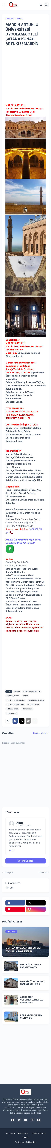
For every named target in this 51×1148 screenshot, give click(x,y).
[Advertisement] (25, 74)
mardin (25, 696)
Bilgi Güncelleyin (12, 883)
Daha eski (42, 872)
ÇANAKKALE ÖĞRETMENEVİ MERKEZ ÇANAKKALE (31, 999)
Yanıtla (12, 850)
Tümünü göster (39, 733)
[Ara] (46, 4)
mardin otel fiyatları (36, 700)
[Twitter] (21, 721)
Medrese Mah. (33, 704)
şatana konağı (27, 709)
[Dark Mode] (40, 4)
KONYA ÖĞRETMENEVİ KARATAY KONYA (31, 966)
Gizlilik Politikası (38, 1133)
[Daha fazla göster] (35, 721)
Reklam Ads (31, 1142)
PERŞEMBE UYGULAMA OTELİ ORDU (31, 1016)
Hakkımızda (23, 1133)
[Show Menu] (4, 4)
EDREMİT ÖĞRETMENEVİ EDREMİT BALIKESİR (32, 982)
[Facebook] (15, 721)
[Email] (28, 721)
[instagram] (36, 909)
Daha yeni (8, 872)
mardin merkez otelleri (16, 700)
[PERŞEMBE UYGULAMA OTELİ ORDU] (11, 1017)
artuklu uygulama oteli (32, 691)
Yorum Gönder (25, 860)
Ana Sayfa (10, 19)
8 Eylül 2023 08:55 (23, 826)
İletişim (26, 1137)
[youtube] (15, 909)
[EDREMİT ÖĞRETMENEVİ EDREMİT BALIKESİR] (11, 983)
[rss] (38, 1120)
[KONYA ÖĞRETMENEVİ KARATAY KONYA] (11, 966)
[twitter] (36, 902)
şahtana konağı (12, 709)
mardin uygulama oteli (15, 704)
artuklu (20, 19)
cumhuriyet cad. (13, 696)
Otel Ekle (9, 888)
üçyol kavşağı (12, 713)
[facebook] (15, 902)
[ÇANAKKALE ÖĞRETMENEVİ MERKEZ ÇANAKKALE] (11, 1000)
